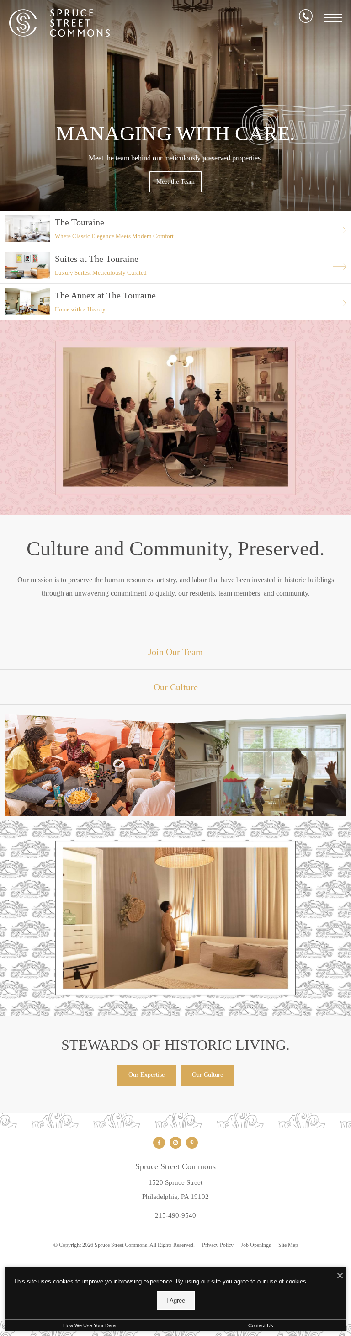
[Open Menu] (333, 18)
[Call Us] (306, 18)
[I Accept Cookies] (340, 1276)
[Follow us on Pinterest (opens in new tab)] (192, 1143)
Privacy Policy (218, 1245)
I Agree (175, 1300)
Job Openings (256, 1245)
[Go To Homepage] (59, 23)
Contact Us (260, 1325)
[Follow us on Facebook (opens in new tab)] (159, 1143)
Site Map (288, 1245)
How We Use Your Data (89, 1325)
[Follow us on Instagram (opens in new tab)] (175, 1143)
